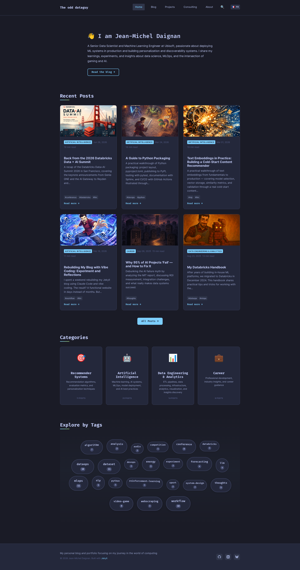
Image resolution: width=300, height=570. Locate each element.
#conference (70, 197)
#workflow (70, 298)
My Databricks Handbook (206, 267)
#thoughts (131, 298)
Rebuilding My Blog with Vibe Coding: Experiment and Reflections (86, 271)
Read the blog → (103, 72)
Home (138, 6)
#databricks (84, 197)
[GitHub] (219, 557)
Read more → (71, 203)
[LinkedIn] (228, 557)
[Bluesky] (237, 557)
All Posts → (150, 321)
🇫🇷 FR (235, 7)
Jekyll (104, 558)
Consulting (190, 6)
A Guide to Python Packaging (148, 158)
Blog (153, 6)
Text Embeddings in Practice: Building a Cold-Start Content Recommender (209, 162)
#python (141, 197)
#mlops (203, 298)
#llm (95, 197)
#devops (131, 197)
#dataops (192, 298)
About (209, 6)
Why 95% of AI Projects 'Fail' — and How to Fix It (149, 264)
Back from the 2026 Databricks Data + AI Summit (88, 160)
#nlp (190, 197)
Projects (170, 6)
